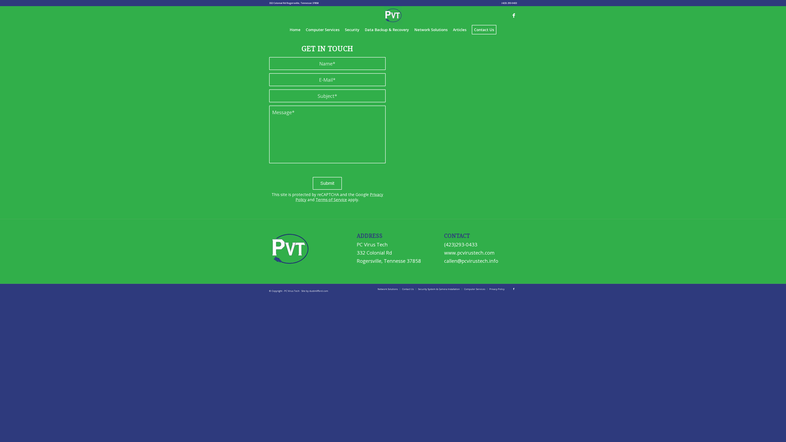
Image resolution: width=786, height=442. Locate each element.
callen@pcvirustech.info (471, 260)
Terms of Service (331, 199)
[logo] (393, 15)
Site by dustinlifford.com (314, 290)
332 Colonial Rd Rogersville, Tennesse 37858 (293, 3)
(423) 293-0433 (509, 3)
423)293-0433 (461, 244)
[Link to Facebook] (514, 15)
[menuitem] (293, 3)
